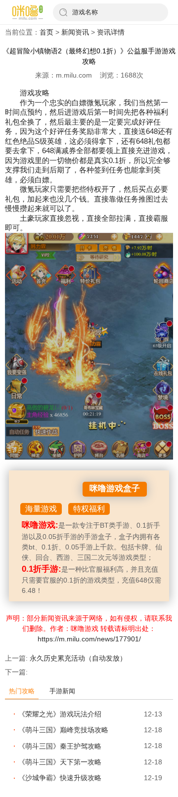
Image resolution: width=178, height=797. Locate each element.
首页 (46, 32)
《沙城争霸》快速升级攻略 (59, 778)
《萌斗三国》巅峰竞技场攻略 (63, 730)
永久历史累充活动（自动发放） (78, 658)
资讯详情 (111, 32)
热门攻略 (22, 691)
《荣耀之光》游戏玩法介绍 (59, 714)
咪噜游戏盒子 (114, 488)
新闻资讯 (75, 32)
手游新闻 (62, 691)
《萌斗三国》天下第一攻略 (59, 762)
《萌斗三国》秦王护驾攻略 (59, 746)
